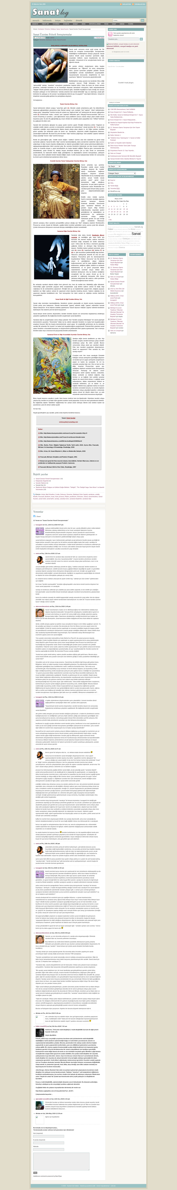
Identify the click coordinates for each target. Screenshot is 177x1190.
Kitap (131, 243)
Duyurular (111, 236)
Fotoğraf (56, 24)
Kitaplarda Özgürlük (42, 481)
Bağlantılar (68, 20)
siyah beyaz (115, 227)
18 (112, 212)
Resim (106, 24)
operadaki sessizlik (42, 1099)
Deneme (47, 29)
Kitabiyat (66, 24)
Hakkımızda (47, 20)
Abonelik (79, 20)
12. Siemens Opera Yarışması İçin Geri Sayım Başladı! (116, 260)
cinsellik (136, 231)
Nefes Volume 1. (115, 135)
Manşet (75, 24)
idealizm (47, 496)
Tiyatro (130, 24)
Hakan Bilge (125, 243)
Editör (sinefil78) (41, 1026)
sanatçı (57, 499)
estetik (97, 494)
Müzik (83, 24)
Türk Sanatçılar (117, 241)
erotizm (129, 234)
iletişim (58, 20)
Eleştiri (123, 236)
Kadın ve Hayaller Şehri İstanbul (120, 143)
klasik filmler (133, 239)
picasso (61, 496)
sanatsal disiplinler (76, 499)
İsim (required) (38, 1133)
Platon (67, 496)
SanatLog (125, 241)
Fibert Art (45, 24)
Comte (57, 494)
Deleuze (63, 494)
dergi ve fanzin (129, 236)
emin (37, 553)
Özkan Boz (132, 245)
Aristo (43, 494)
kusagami (39, 525)
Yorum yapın (100, 38)
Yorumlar (115, 188)
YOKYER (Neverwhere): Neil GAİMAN (122, 109)
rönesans (80, 496)
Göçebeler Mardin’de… (118, 132)
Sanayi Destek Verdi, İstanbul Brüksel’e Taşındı (125, 159)
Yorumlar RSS (139, 4)
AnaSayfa (36, 20)
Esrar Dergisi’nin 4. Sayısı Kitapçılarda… (123, 120)
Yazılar (114, 186)
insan (53, 496)
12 (114, 209)
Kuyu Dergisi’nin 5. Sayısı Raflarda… (122, 112)
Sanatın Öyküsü (41, 483)
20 (117, 212)
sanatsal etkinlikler (114, 243)
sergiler (120, 239)
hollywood (125, 229)
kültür (135, 243)
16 (127, 209)
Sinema (122, 24)
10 (109, 209)
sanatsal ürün (64, 499)
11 (112, 209)
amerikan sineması (128, 227)
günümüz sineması (134, 241)
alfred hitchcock (124, 245)
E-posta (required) (39, 1140)
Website (36, 1146)
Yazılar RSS (126, 4)
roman (139, 243)
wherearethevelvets (42, 606)
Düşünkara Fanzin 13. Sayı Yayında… (122, 150)
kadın (139, 239)
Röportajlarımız (95, 24)
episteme (91, 494)
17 (109, 212)
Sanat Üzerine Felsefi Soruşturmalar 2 (48, 479)
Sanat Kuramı (64, 29)
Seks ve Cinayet (115, 153)
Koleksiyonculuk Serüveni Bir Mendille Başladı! (125, 156)
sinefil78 (118, 236)
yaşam (141, 231)
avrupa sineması (113, 239)
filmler (133, 229)
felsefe (35, 496)
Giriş (111, 183)
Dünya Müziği (118, 229)
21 (120, 212)
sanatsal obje (86, 499)
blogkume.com (118, 51)
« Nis (110, 220)
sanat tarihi (50, 499)
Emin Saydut (83, 494)
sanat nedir (42, 499)
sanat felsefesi (93, 496)
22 (124, 212)
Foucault (41, 496)
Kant (56, 496)
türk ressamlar (129, 231)
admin (52, 38)
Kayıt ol (112, 180)
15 (124, 209)
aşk (114, 231)
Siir (129, 229)
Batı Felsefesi (50, 494)
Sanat (114, 24)
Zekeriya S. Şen (120, 231)
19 (114, 212)
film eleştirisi (118, 234)
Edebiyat (35, 24)
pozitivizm (73, 496)
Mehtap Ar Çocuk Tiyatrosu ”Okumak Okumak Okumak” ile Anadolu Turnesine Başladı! (117, 312)
